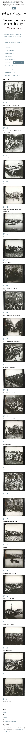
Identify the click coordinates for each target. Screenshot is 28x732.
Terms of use (20, 729)
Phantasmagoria (8, 47)
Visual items (7, 75)
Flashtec (12, 728)
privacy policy (12, 2)
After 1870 (7, 66)
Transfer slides (8, 62)
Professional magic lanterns (11, 69)
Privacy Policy (6, 731)
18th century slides (9, 50)
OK (14, 8)
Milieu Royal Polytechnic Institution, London (13, 43)
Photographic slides (18, 62)
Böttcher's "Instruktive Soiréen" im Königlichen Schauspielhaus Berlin (12, 35)
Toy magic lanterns (16, 66)
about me (14, 725)
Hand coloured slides (9, 59)
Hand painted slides (9, 53)
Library (15, 72)
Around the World (17, 75)
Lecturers (7, 39)
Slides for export (8, 56)
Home (4, 712)
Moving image (8, 72)
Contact (5, 717)
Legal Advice (14, 731)
